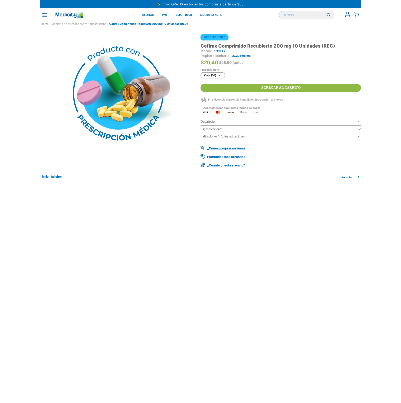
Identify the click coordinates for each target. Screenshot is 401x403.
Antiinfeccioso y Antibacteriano (86, 23)
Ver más (346, 177)
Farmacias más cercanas (226, 157)
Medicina (57, 23)
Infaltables (52, 176)
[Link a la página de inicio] (44, 24)
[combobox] (306, 15)
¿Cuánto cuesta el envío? (226, 165)
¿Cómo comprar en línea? (226, 148)
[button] (280, 121)
